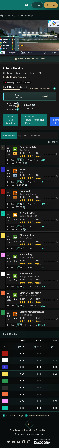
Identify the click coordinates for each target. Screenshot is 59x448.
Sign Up (51, 5)
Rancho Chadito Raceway (14, 77)
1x (13, 50)
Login (37, 5)
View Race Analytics (10, 119)
